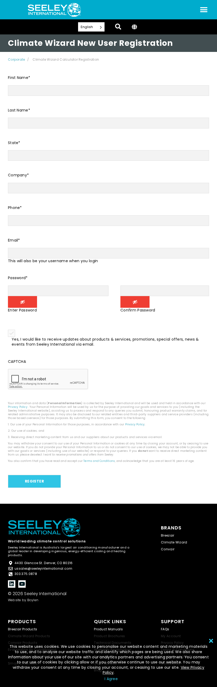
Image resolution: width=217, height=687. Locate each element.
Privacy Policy (18, 407)
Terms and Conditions (99, 461)
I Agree (111, 678)
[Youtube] (22, 584)
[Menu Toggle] (204, 10)
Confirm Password (137, 310)
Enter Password (22, 310)
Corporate (16, 59)
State (14, 142)
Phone (15, 207)
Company (18, 175)
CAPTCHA (17, 361)
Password (18, 277)
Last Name (19, 110)
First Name (19, 77)
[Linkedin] (11, 584)
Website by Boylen (23, 600)
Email (14, 240)
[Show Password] (22, 302)
